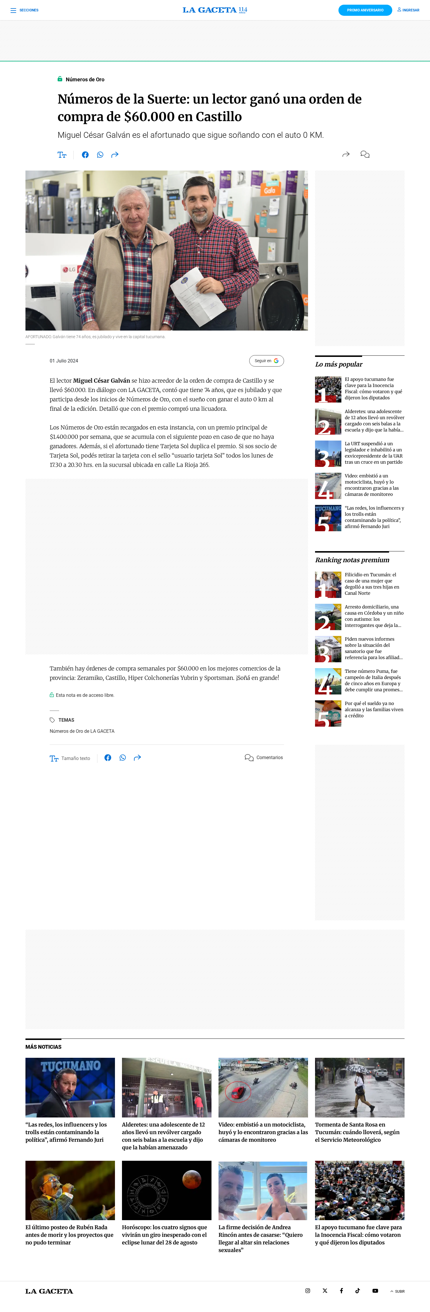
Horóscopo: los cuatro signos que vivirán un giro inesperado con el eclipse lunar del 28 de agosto (164, 1235)
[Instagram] (307, 1291)
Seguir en (263, 360)
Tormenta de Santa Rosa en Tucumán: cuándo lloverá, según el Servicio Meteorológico (357, 1132)
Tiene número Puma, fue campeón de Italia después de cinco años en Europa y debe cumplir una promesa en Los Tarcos (373, 683)
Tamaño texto (75, 758)
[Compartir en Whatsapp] (100, 156)
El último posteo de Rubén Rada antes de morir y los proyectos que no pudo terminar (69, 1235)
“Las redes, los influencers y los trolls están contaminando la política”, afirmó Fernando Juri (66, 1132)
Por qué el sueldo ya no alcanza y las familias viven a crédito (374, 709)
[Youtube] (375, 1291)
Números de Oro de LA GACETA (82, 731)
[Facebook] (341, 1291)
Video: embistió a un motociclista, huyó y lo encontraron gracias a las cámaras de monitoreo (263, 1132)
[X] (325, 1291)
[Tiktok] (357, 1291)
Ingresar (411, 10)
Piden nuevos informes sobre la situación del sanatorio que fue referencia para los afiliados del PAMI (374, 651)
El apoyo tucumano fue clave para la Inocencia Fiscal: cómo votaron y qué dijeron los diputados (358, 1235)
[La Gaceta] (214, 10)
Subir (400, 1291)
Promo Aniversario (365, 10)
